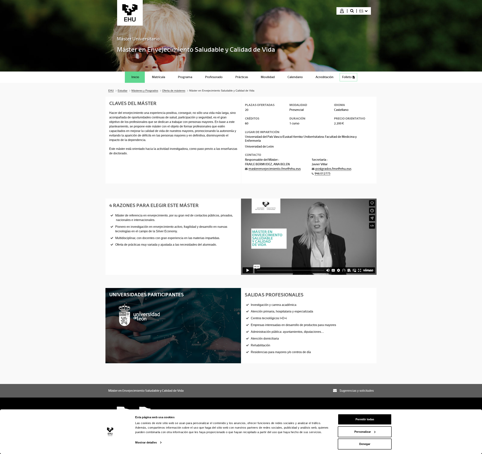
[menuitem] (363, 11)
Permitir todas (364, 419)
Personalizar (362, 431)
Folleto (347, 77)
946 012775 (322, 173)
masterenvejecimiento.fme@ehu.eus (275, 169)
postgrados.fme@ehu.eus (333, 169)
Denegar (364, 444)
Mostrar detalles (146, 442)
